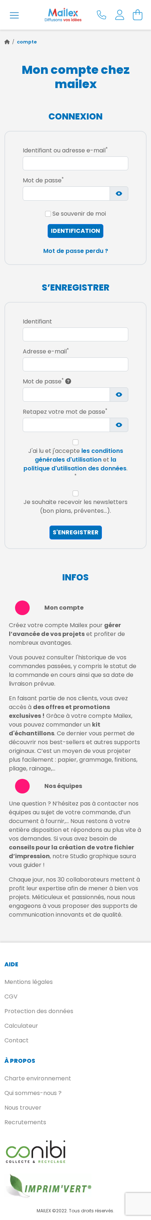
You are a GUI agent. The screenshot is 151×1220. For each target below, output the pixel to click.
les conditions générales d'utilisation (79, 455)
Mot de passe (43, 381)
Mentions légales (28, 982)
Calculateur (21, 1026)
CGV (11, 996)
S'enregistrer (76, 532)
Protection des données (38, 1011)
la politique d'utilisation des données (74, 464)
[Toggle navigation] (14, 15)
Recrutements (25, 1122)
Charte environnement (37, 1078)
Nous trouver (22, 1107)
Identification (75, 231)
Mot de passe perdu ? (75, 251)
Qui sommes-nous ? (33, 1093)
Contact (16, 1040)
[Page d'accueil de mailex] (7, 42)
